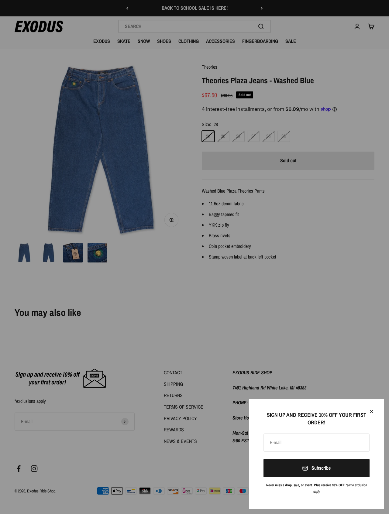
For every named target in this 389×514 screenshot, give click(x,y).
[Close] (371, 411)
